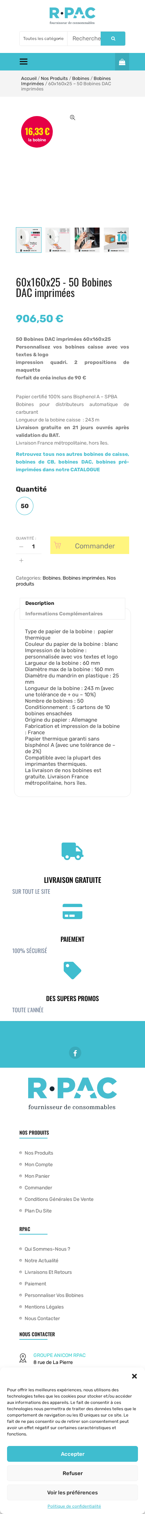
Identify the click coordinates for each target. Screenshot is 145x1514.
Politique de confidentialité (74, 1506)
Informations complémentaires (64, 614)
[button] (134, 1376)
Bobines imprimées (84, 578)
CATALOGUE (85, 470)
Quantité (31, 489)
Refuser (73, 1473)
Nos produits (54, 78)
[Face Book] (75, 1053)
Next (129, 240)
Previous (16, 240)
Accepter (72, 1454)
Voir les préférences (72, 1492)
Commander (95, 546)
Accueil (29, 78)
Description (39, 603)
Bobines (80, 78)
